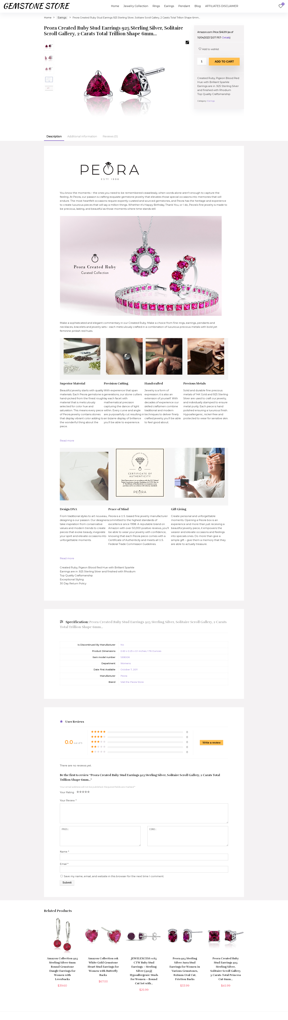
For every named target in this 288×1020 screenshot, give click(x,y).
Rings (156, 6)
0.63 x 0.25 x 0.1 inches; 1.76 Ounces (140, 651)
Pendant (184, 6)
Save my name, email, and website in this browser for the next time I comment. (114, 876)
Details (226, 37)
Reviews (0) (110, 136)
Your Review (68, 800)
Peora (123, 675)
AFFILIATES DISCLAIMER (221, 6)
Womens (125, 663)
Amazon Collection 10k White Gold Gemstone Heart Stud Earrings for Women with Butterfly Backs (103, 967)
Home (115, 6)
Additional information (82, 136)
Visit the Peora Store (132, 682)
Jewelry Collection (136, 6)
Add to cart (224, 61)
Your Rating (67, 792)
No (122, 644)
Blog (197, 6)
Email (64, 864)
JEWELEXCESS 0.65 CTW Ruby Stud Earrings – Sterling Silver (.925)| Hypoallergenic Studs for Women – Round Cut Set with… (144, 971)
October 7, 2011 (129, 669)
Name (64, 851)
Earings (169, 6)
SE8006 (125, 657)
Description (54, 136)
